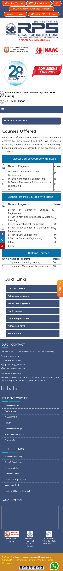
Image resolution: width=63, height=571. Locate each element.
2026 (7, 556)
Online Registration (18, 318)
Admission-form (16, 325)
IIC (57, 3)
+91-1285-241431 (12, 356)
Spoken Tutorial (15, 3)
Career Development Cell (16, 479)
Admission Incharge (18, 296)
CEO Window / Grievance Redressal (32, 8)
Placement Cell (11, 468)
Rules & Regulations (13, 462)
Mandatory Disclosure (14, 485)
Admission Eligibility (19, 303)
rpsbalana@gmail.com (15, 364)
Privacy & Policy (11, 440)
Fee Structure (15, 311)
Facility (8, 423)
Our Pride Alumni (12, 473)
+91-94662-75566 (11, 360)
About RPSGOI (11, 417)
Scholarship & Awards (14, 434)
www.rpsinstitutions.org (15, 368)
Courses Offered (17, 120)
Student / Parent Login (44, 14)
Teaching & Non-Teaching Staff (17, 491)
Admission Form (12, 405)
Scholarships (14, 333)
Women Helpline (15, 14)
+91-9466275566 (15, 101)
